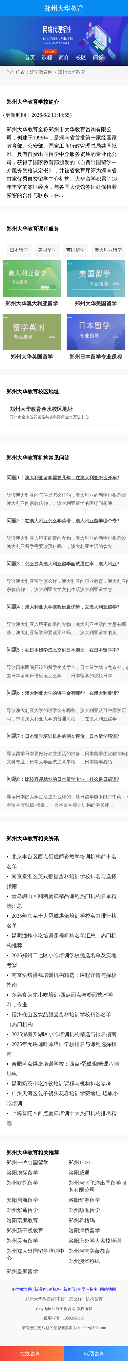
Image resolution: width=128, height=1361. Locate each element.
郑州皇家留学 (22, 1271)
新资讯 (69, 1289)
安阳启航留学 (22, 1200)
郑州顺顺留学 (84, 1210)
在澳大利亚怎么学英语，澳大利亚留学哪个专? (72, 520)
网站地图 (108, 1289)
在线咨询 (30, 1353)
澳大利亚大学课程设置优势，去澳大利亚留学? (72, 607)
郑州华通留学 (22, 1210)
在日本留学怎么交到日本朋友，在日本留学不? (72, 650)
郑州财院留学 (22, 1183)
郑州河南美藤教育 (90, 1251)
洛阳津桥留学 (84, 1230)
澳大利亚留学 (108, 250)
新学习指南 (87, 1289)
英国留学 (75, 250)
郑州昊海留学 (22, 1241)
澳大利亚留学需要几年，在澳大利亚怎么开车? (72, 477)
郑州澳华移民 (84, 1261)
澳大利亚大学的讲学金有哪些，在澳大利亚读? (72, 693)
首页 (30, 57)
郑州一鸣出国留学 (28, 1162)
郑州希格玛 (82, 1220)
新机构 (55, 1289)
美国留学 (47, 250)
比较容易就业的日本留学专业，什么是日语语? (72, 779)
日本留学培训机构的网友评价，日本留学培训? (72, 736)
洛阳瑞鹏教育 (22, 1220)
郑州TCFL (80, 1162)
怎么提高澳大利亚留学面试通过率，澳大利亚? (72, 563)
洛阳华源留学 (84, 1200)
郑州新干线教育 (25, 1230)
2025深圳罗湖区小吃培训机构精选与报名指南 (64, 1034)
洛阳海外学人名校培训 (95, 1241)
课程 (47, 57)
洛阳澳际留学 (22, 1172)
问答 (98, 57)
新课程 (40, 1289)
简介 (64, 57)
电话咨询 (94, 1353)
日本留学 (19, 250)
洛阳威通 (79, 1172)
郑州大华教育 (64, 8)
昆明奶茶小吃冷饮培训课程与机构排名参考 (61, 1083)
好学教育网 (41, 72)
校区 (81, 57)
